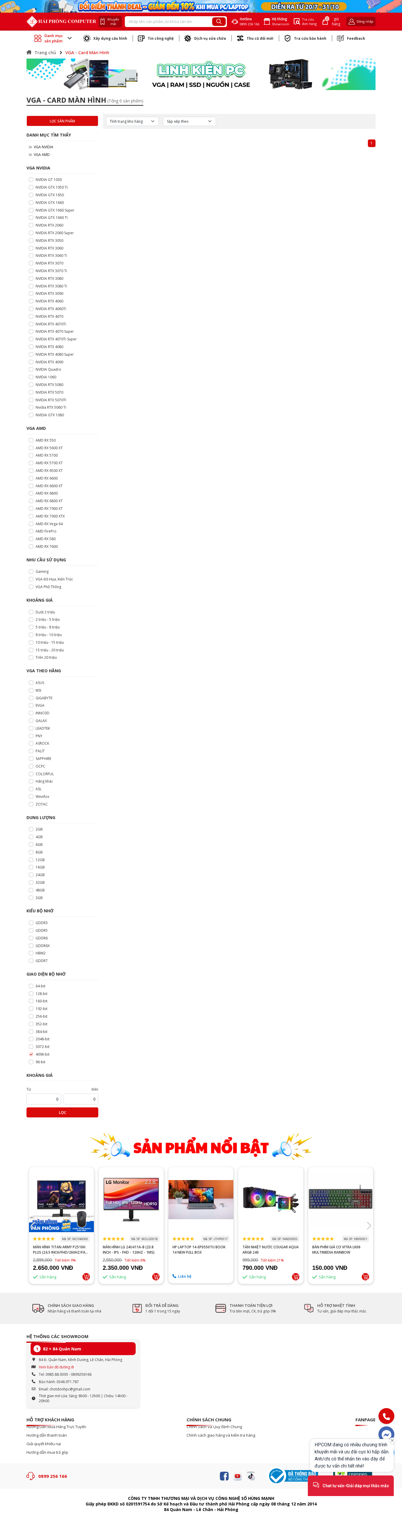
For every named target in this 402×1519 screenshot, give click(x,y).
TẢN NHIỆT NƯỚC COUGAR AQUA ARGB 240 (270, 1250)
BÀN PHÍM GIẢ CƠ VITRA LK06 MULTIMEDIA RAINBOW (336, 1250)
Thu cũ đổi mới (260, 38)
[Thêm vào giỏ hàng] (86, 1276)
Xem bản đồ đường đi (56, 1367)
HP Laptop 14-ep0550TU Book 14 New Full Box (198, 1250)
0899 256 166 (52, 1476)
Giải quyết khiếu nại (43, 1443)
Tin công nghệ (161, 38)
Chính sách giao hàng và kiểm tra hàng (221, 1435)
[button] (33, 1225)
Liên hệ (184, 1276)
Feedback (356, 38)
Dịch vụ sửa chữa (210, 38)
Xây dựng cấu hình (110, 38)
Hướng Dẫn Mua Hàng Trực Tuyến (56, 1426)
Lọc (62, 1112)
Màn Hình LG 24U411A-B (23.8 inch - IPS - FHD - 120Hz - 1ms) (129, 1250)
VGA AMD (41, 154)
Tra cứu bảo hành (310, 38)
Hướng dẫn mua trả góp (47, 1452)
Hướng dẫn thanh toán (46, 1435)
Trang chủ (45, 52)
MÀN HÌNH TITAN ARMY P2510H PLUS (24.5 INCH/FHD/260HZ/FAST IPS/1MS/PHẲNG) (61, 1250)
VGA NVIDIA (43, 146)
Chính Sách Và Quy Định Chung (214, 1426)
